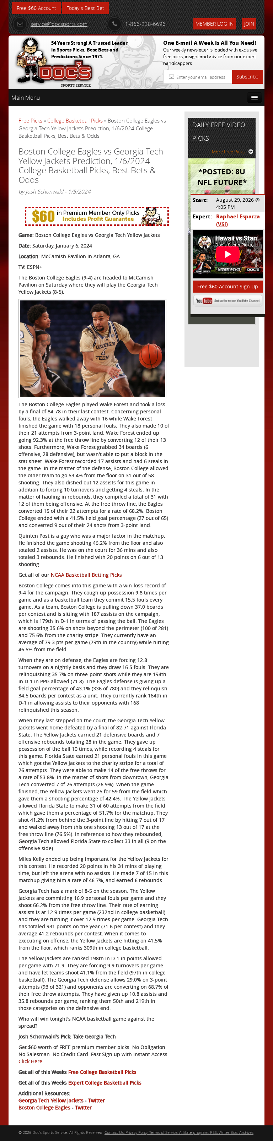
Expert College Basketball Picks (104, 1082)
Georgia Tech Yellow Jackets (51, 1100)
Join (249, 23)
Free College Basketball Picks (102, 1072)
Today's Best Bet (85, 8)
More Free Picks (228, 151)
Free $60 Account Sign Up (227, 286)
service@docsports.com (59, 23)
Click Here (30, 1061)
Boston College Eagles (44, 1107)
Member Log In (215, 23)
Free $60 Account (36, 8)
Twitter (96, 1100)
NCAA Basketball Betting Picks (86, 574)
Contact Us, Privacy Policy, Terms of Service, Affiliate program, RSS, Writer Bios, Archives (179, 1132)
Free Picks (30, 120)
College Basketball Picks (75, 120)
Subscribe (247, 76)
